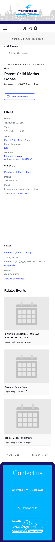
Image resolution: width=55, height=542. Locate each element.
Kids (6, 147)
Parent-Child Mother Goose (17, 140)
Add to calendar (20, 96)
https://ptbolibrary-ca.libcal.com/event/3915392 (18, 158)
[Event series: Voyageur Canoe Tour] (26, 391)
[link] (27, 526)
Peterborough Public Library (17, 172)
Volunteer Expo (12, 454)
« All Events (11, 46)
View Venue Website (14, 278)
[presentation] (26, 313)
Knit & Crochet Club (40, 454)
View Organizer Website (16, 193)
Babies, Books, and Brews (18, 437)
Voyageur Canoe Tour (15, 386)
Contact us (27, 473)
